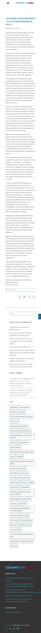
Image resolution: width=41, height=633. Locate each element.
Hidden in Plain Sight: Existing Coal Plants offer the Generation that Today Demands (19, 585)
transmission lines (15, 529)
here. (17, 285)
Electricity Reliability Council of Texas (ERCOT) (21, 437)
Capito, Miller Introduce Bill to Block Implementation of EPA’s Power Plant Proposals (22, 352)
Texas (29, 525)
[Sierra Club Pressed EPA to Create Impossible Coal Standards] (39, 316)
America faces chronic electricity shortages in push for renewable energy (21, 341)
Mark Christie (14, 487)
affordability (14, 407)
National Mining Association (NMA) (20, 499)
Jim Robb (23, 482)
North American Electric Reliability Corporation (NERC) (20, 510)
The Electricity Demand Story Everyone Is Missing (19, 579)
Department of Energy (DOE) (18, 426)
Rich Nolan (13, 525)
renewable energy (27, 520)
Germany (23, 468)
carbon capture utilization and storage (21, 416)
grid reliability (14, 473)
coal (17, 421)
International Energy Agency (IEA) (20, 478)
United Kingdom (15, 541)
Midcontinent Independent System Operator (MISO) (20, 493)
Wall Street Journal (27, 541)
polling (27, 515)
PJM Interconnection (16, 515)
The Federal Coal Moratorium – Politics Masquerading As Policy (20, 21)
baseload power (24, 407)
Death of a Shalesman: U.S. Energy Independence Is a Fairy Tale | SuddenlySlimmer (21, 392)
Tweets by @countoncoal (14, 612)
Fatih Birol (20, 456)
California (22, 412)
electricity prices (25, 431)
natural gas (13, 503)
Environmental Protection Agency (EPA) (21, 452)
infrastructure (25, 473)
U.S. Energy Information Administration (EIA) (21, 535)
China (12, 421)
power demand (14, 520)
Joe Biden (31, 482)
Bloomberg (13, 412)
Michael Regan (25, 487)
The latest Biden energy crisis (20, 347)
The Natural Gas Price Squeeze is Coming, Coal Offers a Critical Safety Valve (19, 600)
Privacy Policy (9, 625)
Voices (25, 395)
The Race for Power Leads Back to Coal (19, 596)
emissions (13, 442)
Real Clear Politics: (14, 28)
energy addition (23, 442)
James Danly (14, 482)
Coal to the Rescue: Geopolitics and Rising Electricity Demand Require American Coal (20, 591)
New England (23, 503)
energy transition (15, 447)
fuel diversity (14, 468)
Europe (12, 456)
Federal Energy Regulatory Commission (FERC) (21, 462)
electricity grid (14, 431)
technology (22, 525)
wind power (13, 546)
